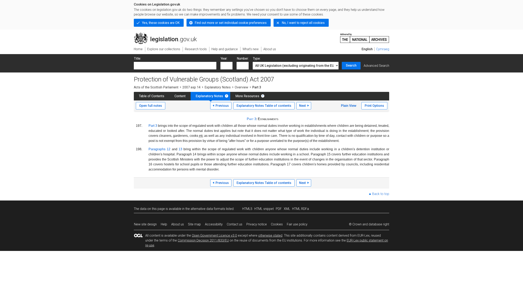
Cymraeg (382, 49)
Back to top (380, 194)
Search (351, 65)
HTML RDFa (300, 209)
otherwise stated (270, 235)
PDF (279, 209)
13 (180, 149)
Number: (243, 58)
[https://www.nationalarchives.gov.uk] (364, 36)
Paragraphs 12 (159, 149)
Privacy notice (256, 224)
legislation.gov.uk (167, 34)
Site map (194, 224)
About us (177, 224)
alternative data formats (208, 209)
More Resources (247, 96)
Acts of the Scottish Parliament (156, 87)
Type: (256, 58)
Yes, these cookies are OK (161, 23)
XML (287, 209)
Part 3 (251, 119)
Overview (241, 87)
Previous (222, 106)
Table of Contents (151, 96)
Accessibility (214, 224)
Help (164, 224)
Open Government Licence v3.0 (214, 235)
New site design (145, 224)
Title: (137, 58)
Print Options (374, 106)
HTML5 (247, 209)
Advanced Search (376, 66)
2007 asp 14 (191, 87)
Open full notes (150, 106)
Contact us (234, 224)
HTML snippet (264, 209)
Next (302, 106)
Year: (224, 58)
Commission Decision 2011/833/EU (203, 240)
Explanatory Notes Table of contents (264, 106)
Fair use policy (297, 224)
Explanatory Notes (218, 87)
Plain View (348, 106)
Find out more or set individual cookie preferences (231, 23)
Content (180, 96)
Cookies (277, 224)
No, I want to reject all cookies (303, 23)
